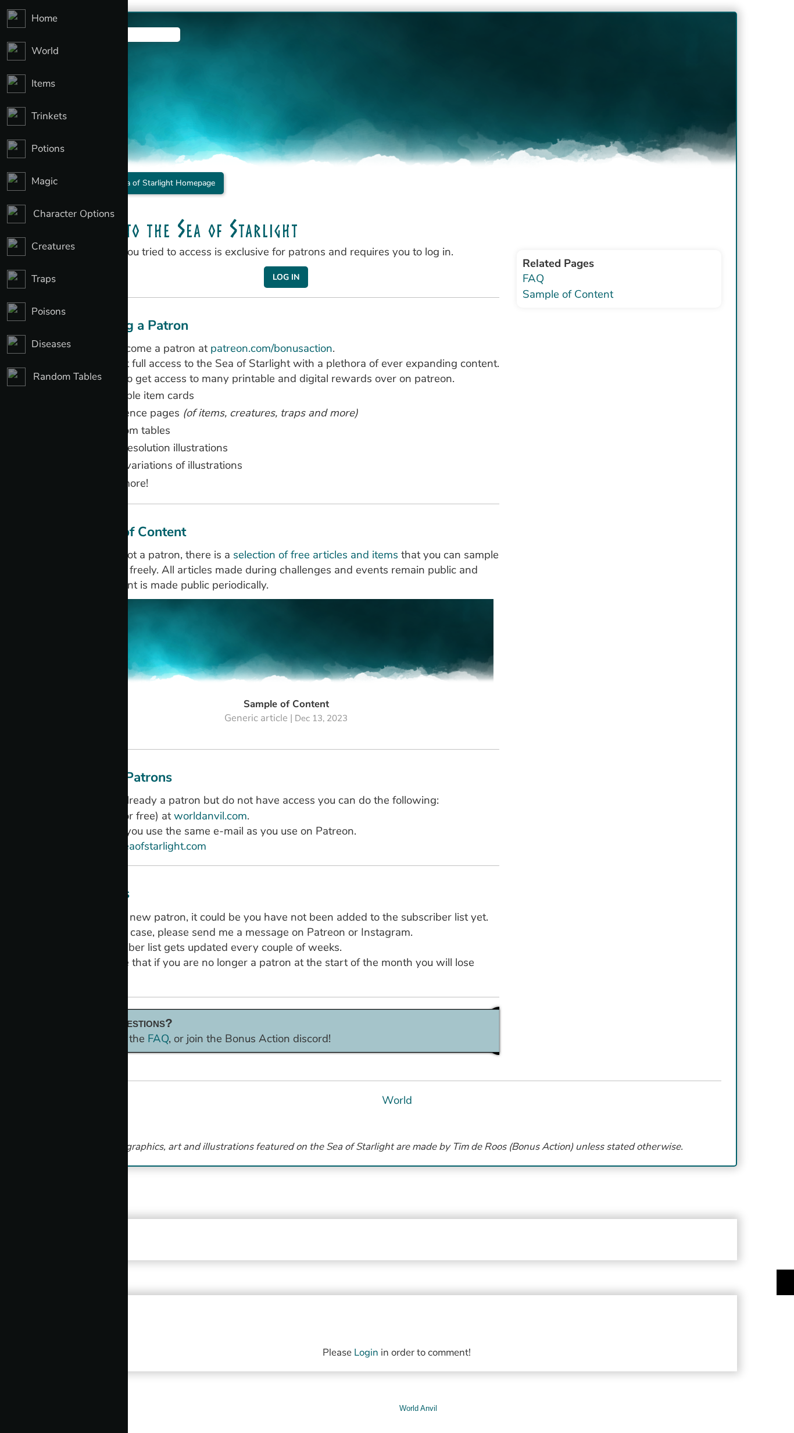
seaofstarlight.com (162, 846)
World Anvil (418, 1408)
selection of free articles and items (315, 554)
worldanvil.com (210, 816)
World (397, 1100)
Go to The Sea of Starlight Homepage (146, 182)
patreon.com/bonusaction (271, 348)
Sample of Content (568, 294)
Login (366, 1352)
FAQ (158, 1038)
